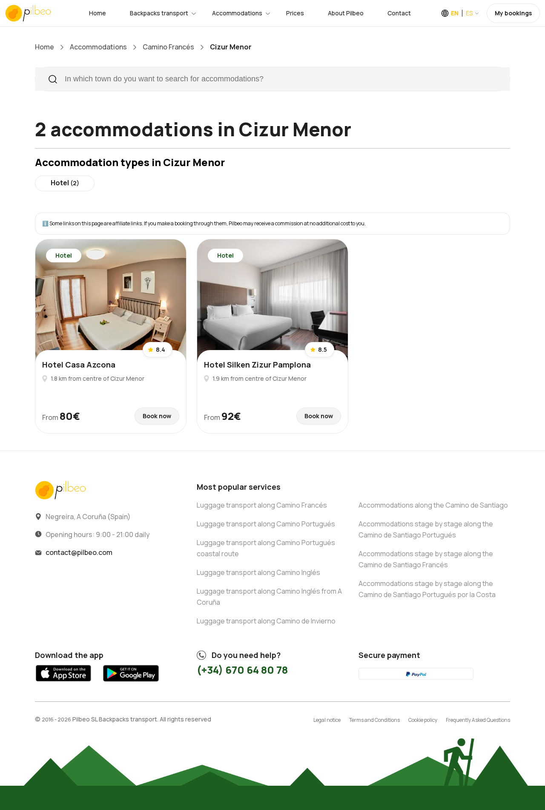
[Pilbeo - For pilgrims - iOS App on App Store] (63, 683)
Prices (295, 13)
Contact (399, 13)
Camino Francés (168, 47)
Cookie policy (422, 720)
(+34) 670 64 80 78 (242, 670)
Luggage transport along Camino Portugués (266, 524)
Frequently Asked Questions (478, 720)
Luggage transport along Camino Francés (262, 505)
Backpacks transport (159, 13)
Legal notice (327, 720)
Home (97, 13)
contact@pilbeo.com (79, 552)
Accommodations (237, 13)
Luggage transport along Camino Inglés (258, 572)
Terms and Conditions (374, 720)
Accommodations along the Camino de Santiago (433, 505)
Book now (157, 416)
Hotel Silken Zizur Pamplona (257, 364)
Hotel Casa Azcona (78, 364)
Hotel (65, 182)
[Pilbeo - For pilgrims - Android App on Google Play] (130, 683)
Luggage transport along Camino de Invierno (266, 621)
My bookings (513, 13)
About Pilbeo (346, 13)
